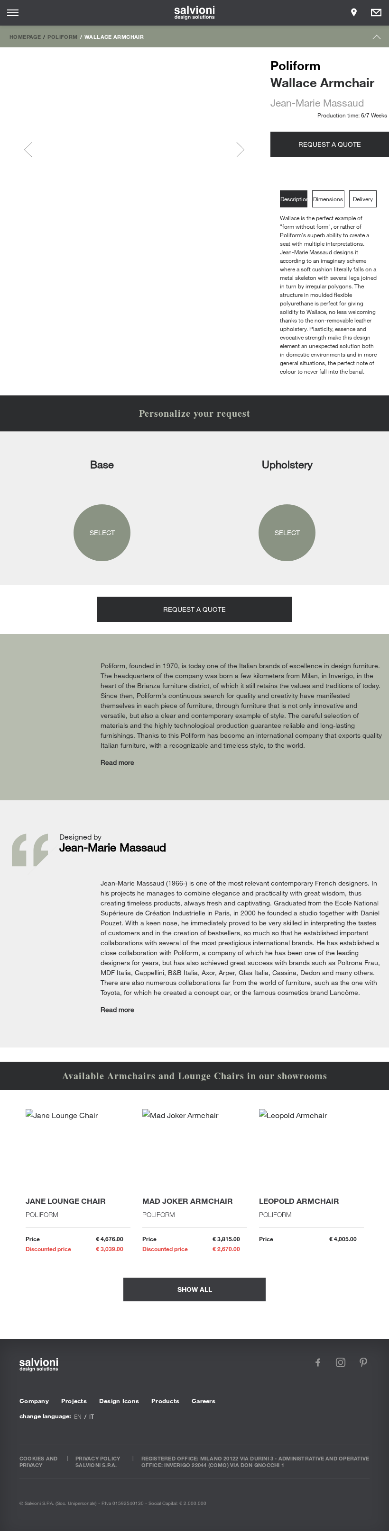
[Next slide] (236, 149)
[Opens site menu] (13, 13)
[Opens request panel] (376, 13)
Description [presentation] (293, 199)
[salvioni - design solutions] (195, 13)
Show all (194, 1289)
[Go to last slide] (31, 149)
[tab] (296, 199)
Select (102, 532)
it (91, 1416)
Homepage (25, 36)
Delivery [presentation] (363, 199)
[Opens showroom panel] (353, 13)
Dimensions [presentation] (328, 199)
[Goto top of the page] (377, 39)
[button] (64, 149)
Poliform (62, 36)
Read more (117, 762)
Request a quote (329, 144)
